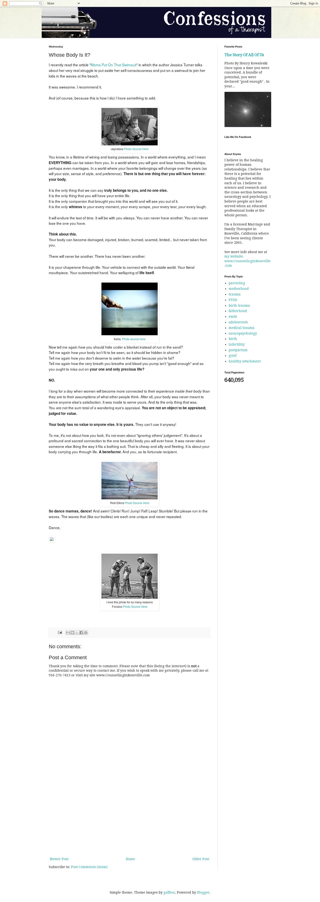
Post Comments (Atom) (89, 867)
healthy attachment (245, 361)
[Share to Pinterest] (85, 632)
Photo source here (133, 339)
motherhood (239, 289)
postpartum (238, 350)
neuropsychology (243, 333)
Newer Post (59, 859)
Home (130, 859)
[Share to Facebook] (81, 632)
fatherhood (238, 311)
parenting (237, 283)
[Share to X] (76, 632)
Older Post (200, 859)
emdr (233, 316)
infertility (237, 344)
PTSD (233, 300)
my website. (234, 256)
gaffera (169, 892)
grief (232, 355)
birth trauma (239, 305)
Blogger (203, 892)
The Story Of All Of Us (244, 55)
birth (233, 339)
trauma (235, 294)
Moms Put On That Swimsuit (113, 64)
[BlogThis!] (72, 632)
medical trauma (241, 328)
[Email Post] (59, 632)
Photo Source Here (136, 149)
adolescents (238, 322)
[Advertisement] (129, 817)
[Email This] (68, 632)
